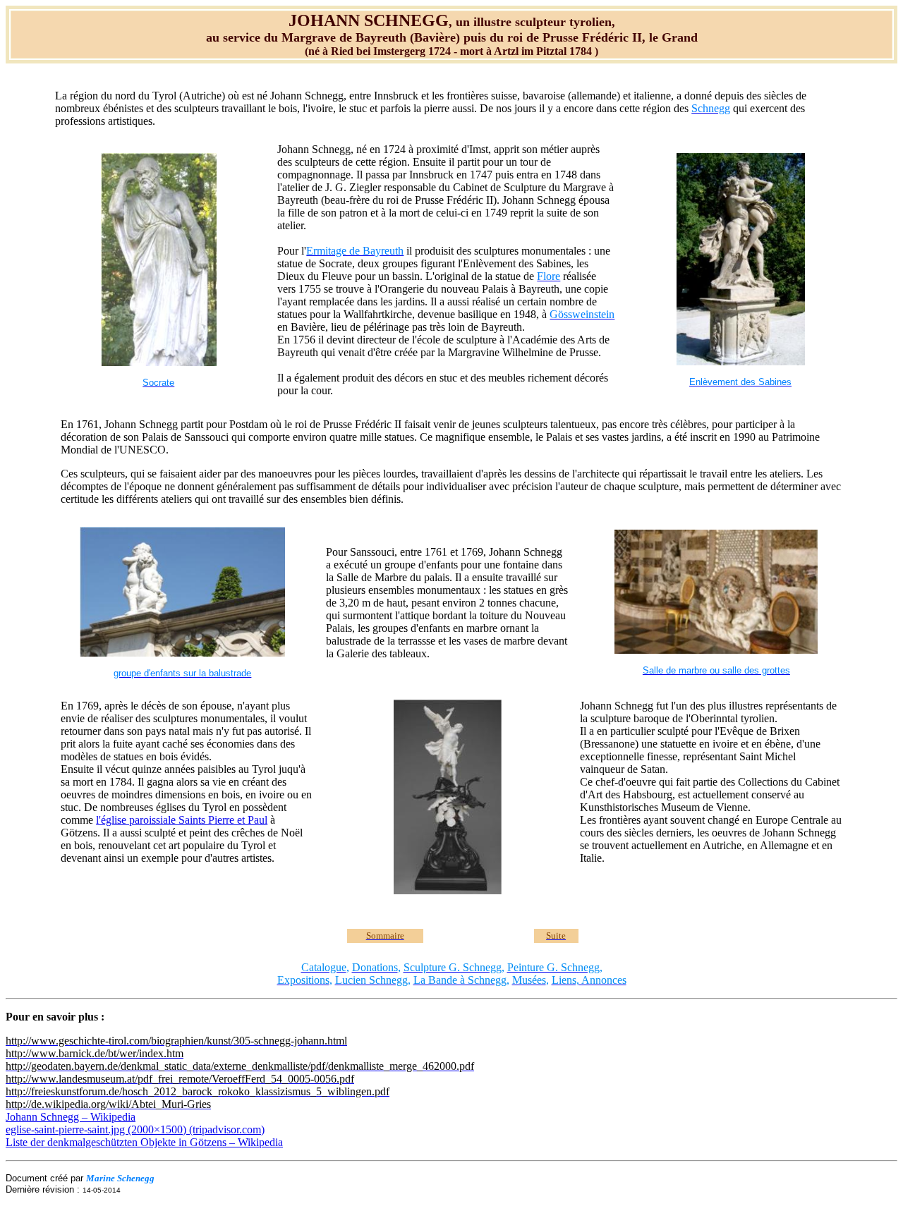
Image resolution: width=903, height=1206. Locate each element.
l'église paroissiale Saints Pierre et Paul (181, 820)
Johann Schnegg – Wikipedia (70, 1117)
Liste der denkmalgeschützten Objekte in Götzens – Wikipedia (144, 1142)
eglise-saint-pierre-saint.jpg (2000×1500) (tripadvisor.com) (135, 1129)
